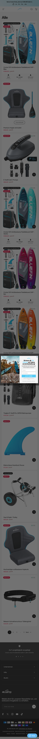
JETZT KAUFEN (28, 376)
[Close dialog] (37, 356)
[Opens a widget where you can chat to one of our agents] (32, 736)
